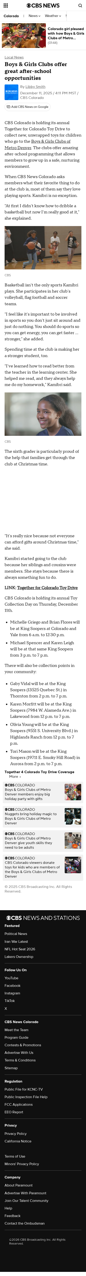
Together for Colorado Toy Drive (47, 587)
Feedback (12, 1216)
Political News (16, 934)
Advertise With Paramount (25, 1193)
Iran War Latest (16, 941)
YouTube (11, 978)
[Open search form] (80, 5)
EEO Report (14, 1112)
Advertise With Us (19, 1053)
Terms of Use (15, 1156)
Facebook (12, 986)
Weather (52, 16)
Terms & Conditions (20, 1060)
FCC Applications (19, 1104)
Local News (14, 57)
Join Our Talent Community (26, 1201)
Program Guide (16, 1037)
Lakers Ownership (19, 957)
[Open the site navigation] (15, 5)
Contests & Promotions (23, 1045)
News (34, 16)
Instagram (12, 993)
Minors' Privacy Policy (22, 1164)
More (14, 776)
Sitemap (11, 1068)
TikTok (10, 1001)
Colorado (11, 16)
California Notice (18, 1141)
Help (8, 1208)
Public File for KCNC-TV (24, 1089)
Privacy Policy (16, 1134)
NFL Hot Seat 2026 (20, 949)
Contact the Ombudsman (25, 1223)
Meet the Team (16, 1030)
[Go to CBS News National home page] (43, 5)
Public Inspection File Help (26, 1097)
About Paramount (19, 1185)
